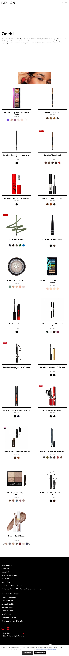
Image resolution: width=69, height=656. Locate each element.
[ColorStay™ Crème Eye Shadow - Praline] (20, 286)
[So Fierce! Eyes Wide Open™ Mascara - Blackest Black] (15, 416)
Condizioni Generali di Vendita (12, 621)
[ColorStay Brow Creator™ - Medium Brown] (51, 118)
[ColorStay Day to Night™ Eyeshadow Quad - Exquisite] (20, 500)
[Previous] (4, 544)
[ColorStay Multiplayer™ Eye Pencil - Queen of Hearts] (57, 457)
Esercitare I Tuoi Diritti (9, 597)
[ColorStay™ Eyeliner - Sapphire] (23, 245)
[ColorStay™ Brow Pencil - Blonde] (49, 163)
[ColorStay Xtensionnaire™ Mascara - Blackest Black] (54, 375)
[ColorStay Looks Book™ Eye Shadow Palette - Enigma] (47, 288)
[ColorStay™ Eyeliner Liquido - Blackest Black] (51, 245)
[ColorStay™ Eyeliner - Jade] (20, 245)
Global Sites (6, 633)
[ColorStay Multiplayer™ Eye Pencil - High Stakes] (54, 457)
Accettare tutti (27, 652)
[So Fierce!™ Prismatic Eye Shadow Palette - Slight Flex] (15, 120)
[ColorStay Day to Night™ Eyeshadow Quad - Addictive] (10, 500)
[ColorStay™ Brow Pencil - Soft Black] (56, 163)
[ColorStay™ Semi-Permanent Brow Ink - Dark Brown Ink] (15, 457)
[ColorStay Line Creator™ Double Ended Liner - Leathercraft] (54, 332)
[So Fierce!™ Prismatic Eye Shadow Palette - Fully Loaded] (11, 120)
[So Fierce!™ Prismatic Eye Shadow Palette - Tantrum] (18, 120)
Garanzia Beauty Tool (9, 575)
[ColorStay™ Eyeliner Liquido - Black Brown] (54, 245)
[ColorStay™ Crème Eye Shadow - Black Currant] (10, 286)
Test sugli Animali (8, 607)
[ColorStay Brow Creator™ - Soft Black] (57, 118)
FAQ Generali (6, 614)
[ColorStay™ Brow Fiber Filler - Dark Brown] (54, 204)
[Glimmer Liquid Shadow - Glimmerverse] (10, 543)
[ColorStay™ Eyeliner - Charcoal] (16, 245)
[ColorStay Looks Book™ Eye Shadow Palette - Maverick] (51, 288)
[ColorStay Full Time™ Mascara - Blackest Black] (51, 416)
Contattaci (5, 579)
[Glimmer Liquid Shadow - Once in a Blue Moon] (27, 543)
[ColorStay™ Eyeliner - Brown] (13, 245)
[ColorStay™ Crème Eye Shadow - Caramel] (13, 286)
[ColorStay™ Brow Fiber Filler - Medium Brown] (47, 204)
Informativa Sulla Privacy (10, 594)
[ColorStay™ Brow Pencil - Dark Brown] (52, 163)
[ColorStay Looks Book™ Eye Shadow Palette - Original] (57, 288)
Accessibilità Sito (8, 604)
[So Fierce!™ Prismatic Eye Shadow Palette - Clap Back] (8, 120)
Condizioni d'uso (7, 601)
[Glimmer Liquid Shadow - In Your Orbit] (20, 543)
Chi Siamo (5, 568)
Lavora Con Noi (7, 582)
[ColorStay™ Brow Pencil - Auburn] (45, 163)
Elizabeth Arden (7, 611)
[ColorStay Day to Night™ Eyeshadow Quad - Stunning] (23, 500)
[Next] (29, 544)
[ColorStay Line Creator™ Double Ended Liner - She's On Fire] (57, 332)
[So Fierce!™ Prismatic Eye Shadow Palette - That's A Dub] (22, 120)
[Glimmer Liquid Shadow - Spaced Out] (13, 543)
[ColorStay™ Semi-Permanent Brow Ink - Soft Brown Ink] (18, 457)
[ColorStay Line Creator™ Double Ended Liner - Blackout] (47, 332)
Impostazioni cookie (40, 652)
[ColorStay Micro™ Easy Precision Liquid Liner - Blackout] (51, 501)
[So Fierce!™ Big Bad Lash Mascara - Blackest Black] (16, 204)
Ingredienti (5, 572)
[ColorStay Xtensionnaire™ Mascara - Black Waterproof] (51, 375)
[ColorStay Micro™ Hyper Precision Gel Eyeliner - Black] (16, 163)
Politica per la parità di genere (12, 585)
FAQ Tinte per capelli (9, 618)
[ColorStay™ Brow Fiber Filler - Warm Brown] (51, 204)
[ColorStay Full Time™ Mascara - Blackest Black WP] (54, 416)
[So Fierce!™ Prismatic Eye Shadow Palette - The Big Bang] (25, 120)
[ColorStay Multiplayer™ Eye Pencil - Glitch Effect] (51, 457)
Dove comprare (7, 565)
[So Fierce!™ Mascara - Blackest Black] (16, 332)
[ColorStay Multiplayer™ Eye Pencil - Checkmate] (44, 457)
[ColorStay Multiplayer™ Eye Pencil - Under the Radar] (61, 457)
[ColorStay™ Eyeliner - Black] (10, 245)
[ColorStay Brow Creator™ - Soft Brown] (54, 118)
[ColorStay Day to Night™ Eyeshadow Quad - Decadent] (13, 500)
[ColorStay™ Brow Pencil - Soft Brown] (59, 163)
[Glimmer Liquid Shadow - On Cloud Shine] (6, 543)
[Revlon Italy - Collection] (8, 3)
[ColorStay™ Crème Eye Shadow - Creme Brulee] (16, 286)
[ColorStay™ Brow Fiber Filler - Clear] (57, 204)
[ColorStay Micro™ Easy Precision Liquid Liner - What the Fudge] (54, 501)
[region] (34, 650)
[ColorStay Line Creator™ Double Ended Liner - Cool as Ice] (51, 332)
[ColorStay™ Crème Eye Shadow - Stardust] (23, 286)
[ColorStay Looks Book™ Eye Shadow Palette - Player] (54, 288)
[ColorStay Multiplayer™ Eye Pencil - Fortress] (47, 457)
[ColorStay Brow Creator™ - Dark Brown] (47, 118)
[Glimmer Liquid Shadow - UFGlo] (23, 543)
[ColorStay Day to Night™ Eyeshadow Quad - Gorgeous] (16, 500)
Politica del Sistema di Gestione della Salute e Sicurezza (21, 589)
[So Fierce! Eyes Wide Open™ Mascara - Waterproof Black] (18, 416)
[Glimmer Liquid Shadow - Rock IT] (16, 543)
